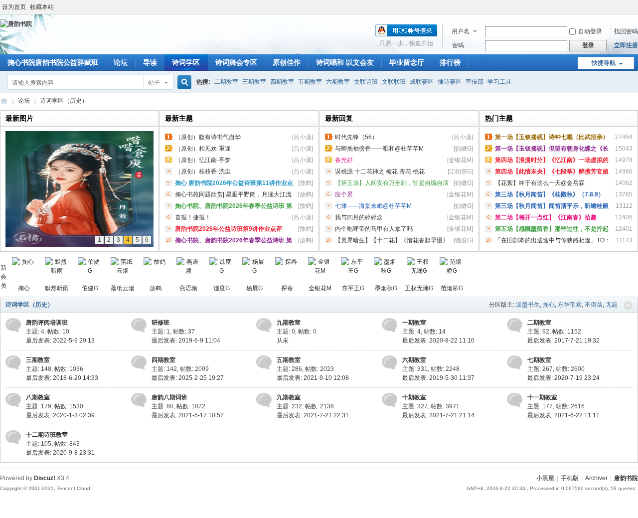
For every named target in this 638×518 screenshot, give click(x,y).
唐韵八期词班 (169, 397)
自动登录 (590, 31)
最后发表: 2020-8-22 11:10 (438, 340)
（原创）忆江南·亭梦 (203, 160)
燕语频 (188, 288)
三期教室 (254, 81)
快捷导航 (604, 62)
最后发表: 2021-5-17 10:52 (188, 415)
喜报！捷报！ (193, 217)
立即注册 (626, 45)
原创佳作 (287, 62)
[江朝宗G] (460, 171)
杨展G (254, 288)
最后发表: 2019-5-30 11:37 (438, 377)
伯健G (90, 288)
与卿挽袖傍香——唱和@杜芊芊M (379, 148)
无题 (612, 304)
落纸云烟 (123, 288)
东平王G (353, 288)
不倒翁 (594, 304)
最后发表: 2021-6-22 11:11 (563, 415)
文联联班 (394, 81)
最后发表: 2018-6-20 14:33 (62, 377)
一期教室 (414, 322)
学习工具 (499, 81)
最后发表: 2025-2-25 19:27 (188, 377)
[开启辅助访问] (635, 6)
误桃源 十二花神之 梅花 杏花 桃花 (380, 171)
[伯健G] (463, 148)
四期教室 (282, 81)
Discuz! (44, 478)
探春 (287, 288)
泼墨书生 (528, 304)
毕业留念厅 (406, 62)
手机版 (570, 478)
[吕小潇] (302, 137)
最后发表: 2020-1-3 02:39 (60, 415)
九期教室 (289, 322)
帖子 (154, 82)
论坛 (121, 62)
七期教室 (539, 359)
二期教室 (226, 81)
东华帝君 (570, 304)
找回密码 (626, 31)
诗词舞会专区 (236, 62)
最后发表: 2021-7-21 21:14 (438, 415)
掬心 (24, 288)
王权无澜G (419, 288)
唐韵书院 (4, 101)
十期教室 (414, 397)
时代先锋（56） (356, 137)
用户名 (461, 31)
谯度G (221, 288)
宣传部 (474, 81)
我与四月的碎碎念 (359, 217)
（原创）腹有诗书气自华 (208, 137)
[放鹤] (305, 182)
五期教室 (310, 81)
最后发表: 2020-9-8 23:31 (60, 452)
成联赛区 (422, 81)
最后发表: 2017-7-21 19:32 (563, 340)
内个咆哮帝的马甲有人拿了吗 (374, 228)
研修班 (160, 322)
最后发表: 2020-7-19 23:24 (563, 377)
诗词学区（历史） (29, 304)
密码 (458, 45)
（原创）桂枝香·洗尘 (203, 171)
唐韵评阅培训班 (47, 322)
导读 (150, 62)
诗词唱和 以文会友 (345, 62)
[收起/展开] (628, 305)
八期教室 (38, 397)
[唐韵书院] (16, 23)
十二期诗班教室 (47, 434)
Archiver (596, 478)
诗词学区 (186, 62)
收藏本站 (42, 6)
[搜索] (182, 82)
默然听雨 (57, 288)
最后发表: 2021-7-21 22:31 (313, 415)
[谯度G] (463, 240)
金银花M (320, 288)
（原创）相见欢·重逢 (203, 148)
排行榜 (450, 62)
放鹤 (155, 288)
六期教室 (338, 81)
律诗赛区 (450, 81)
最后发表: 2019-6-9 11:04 (186, 340)
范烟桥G (452, 288)
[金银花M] (460, 160)
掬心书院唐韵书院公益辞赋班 (52, 62)
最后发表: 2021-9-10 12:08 (313, 377)
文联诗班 (366, 81)
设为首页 (14, 6)
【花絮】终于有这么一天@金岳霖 (540, 182)
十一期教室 (542, 397)
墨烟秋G (386, 288)
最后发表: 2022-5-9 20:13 (60, 340)
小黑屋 (545, 478)
